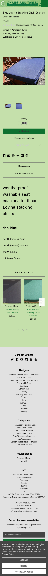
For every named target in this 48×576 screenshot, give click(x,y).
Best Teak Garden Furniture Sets (24, 380)
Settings (24, 559)
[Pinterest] (26, 155)
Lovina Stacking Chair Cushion (12, 311)
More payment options (24, 138)
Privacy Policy (7, 554)
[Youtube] (21, 359)
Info (24, 400)
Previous (3, 302)
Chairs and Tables (24, 458)
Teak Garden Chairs (24, 433)
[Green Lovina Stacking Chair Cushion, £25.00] (33, 291)
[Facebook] (4, 155)
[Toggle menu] (44, 3)
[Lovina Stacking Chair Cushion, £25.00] (12, 291)
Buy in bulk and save (23, 37)
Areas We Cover (24, 378)
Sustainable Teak (24, 383)
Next (42, 302)
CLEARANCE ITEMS (24, 445)
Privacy (24, 392)
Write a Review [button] (37, 25)
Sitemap (24, 411)
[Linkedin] (22, 155)
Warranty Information (24, 174)
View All (24, 461)
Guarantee (24, 403)
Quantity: (24, 119)
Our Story (24, 386)
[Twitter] (17, 155)
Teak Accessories (24, 439)
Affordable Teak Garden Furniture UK (24, 375)
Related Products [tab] (24, 273)
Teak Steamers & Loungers (24, 436)
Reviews (24, 409)
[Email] (8, 155)
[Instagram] (26, 359)
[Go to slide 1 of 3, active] (18, 330)
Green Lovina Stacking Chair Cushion (33, 312)
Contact (24, 397)
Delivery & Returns (24, 395)
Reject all (24, 565)
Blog (24, 406)
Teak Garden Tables (24, 428)
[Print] (13, 155)
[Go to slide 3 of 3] (27, 330)
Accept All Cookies (24, 571)
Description (24, 166)
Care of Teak (24, 389)
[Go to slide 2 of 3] (23, 330)
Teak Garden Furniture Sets (24, 425)
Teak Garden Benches (24, 431)
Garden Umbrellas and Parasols (24, 442)
